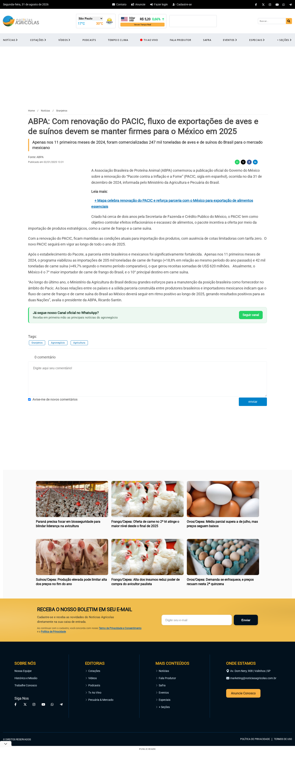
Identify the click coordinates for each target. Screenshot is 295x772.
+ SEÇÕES (283, 40)
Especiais (164, 699)
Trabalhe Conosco (25, 685)
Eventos (164, 692)
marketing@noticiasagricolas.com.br (253, 678)
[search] (289, 21)
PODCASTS (89, 40)
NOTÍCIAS (9, 40)
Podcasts (94, 685)
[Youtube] (277, 4)
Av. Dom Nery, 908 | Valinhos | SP (250, 671)
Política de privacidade (255, 739)
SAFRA (207, 40)
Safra (162, 685)
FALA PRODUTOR (180, 40)
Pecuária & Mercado (100, 699)
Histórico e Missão (25, 678)
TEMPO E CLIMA (118, 40)
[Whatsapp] (283, 4)
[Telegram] (290, 4)
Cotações (94, 671)
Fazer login (161, 4)
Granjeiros (37, 342)
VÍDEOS (63, 40)
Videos (92, 678)
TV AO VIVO (151, 40)
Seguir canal (251, 315)
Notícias (164, 671)
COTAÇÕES (37, 40)
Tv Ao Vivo (94, 692)
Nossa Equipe (23, 671)
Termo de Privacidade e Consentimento (120, 628)
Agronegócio (58, 342)
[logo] (281, 721)
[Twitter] (263, 4)
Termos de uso (283, 739)
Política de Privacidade (53, 631)
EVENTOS (229, 40)
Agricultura (79, 342)
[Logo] (21, 21)
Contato (121, 4)
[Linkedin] (255, 162)
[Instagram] (270, 4)
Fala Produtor (167, 678)
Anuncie (140, 4)
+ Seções (164, 707)
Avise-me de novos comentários (55, 399)
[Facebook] (256, 4)
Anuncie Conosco (243, 693)
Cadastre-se (184, 4)
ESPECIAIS (255, 40)
